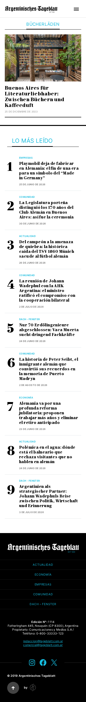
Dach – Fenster (43, 604)
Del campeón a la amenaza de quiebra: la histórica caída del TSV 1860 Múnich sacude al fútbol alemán (46, 249)
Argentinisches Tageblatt (37, 675)
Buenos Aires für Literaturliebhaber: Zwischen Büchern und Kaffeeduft (34, 96)
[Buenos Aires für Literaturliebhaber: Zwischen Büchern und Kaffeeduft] (43, 57)
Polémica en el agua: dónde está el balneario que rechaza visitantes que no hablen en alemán (47, 454)
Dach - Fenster (29, 319)
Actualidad (27, 236)
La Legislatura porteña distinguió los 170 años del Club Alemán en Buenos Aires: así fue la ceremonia (46, 209)
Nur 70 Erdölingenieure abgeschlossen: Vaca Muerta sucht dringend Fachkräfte (49, 330)
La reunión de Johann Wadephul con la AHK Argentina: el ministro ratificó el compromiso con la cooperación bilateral (47, 291)
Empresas (25, 157)
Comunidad (27, 197)
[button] (76, 9)
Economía (26, 397)
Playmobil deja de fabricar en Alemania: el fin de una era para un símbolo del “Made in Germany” (49, 170)
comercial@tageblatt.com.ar (43, 645)
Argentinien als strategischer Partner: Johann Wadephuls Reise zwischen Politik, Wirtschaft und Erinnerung (48, 496)
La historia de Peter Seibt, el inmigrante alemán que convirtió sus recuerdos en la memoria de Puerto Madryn (48, 369)
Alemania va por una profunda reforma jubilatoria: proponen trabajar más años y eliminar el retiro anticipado (48, 413)
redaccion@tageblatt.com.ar (43, 641)
